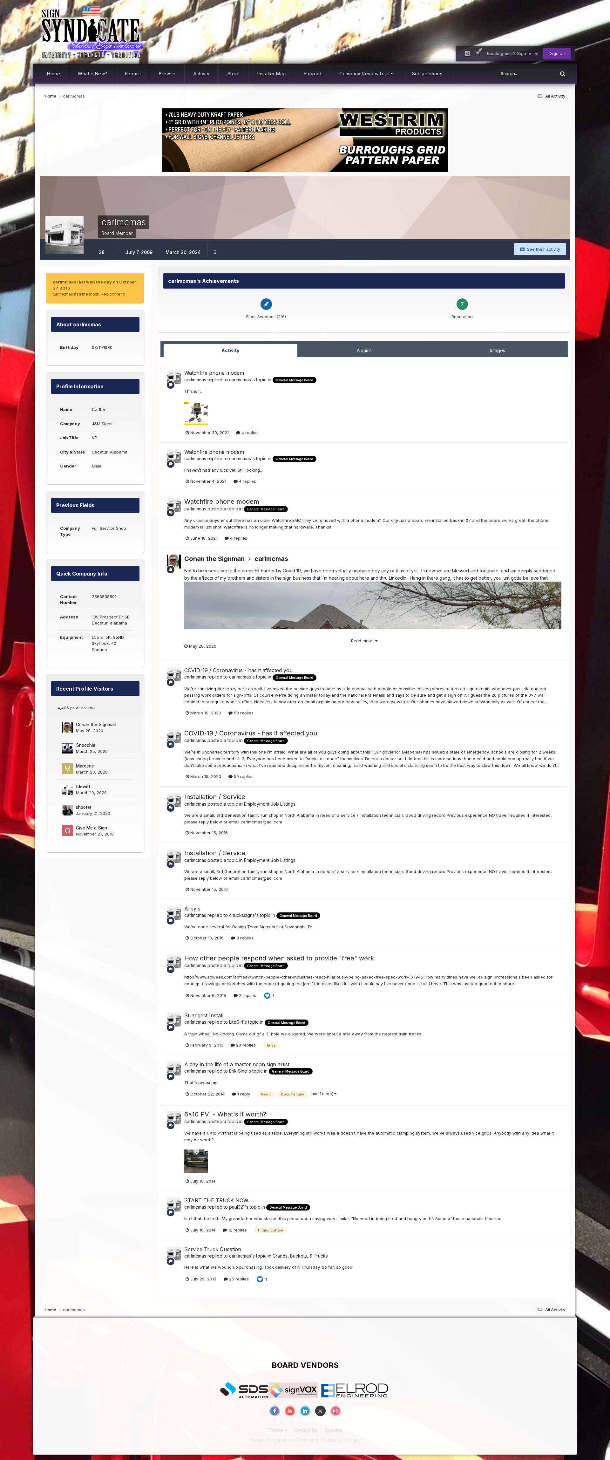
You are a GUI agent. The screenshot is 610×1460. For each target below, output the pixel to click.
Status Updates (534, 73)
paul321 (237, 1207)
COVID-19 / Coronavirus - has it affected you (238, 670)
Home (53, 73)
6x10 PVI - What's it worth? (225, 1114)
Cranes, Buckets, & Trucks (300, 1256)
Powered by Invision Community (285, 1440)
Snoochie (85, 745)
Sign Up (557, 53)
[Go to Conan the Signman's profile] (67, 727)
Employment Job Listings (269, 804)
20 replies (245, 1044)
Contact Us (306, 1430)
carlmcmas (195, 379)
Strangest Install (203, 1015)
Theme (276, 1430)
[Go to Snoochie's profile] (67, 748)
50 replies (243, 712)
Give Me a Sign (91, 827)
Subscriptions (427, 73)
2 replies (247, 995)
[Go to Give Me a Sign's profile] (67, 830)
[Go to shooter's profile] (67, 810)
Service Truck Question (212, 1249)
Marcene (85, 765)
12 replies (237, 1229)
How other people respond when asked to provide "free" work (279, 958)
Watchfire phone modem (214, 373)
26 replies (238, 1278)
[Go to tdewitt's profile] (67, 789)
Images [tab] (497, 350)
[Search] (562, 73)
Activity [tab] (230, 350)
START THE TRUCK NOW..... (219, 1200)
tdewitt (83, 786)
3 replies (244, 937)
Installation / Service (214, 797)
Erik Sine (238, 1071)
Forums (133, 73)
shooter (84, 807)
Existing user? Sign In (510, 53)
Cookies (333, 1430)
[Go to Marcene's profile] (67, 768)
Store (233, 73)
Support (313, 73)
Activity (201, 73)
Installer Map (271, 73)
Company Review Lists (364, 73)
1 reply (243, 1093)
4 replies (249, 432)
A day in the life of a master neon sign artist (236, 1064)
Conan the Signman (96, 724)
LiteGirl (236, 1022)
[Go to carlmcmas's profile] (174, 377)
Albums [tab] (364, 350)
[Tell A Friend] (467, 53)
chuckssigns (242, 915)
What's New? (92, 73)
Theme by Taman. (340, 1440)
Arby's (192, 908)
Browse (167, 73)
